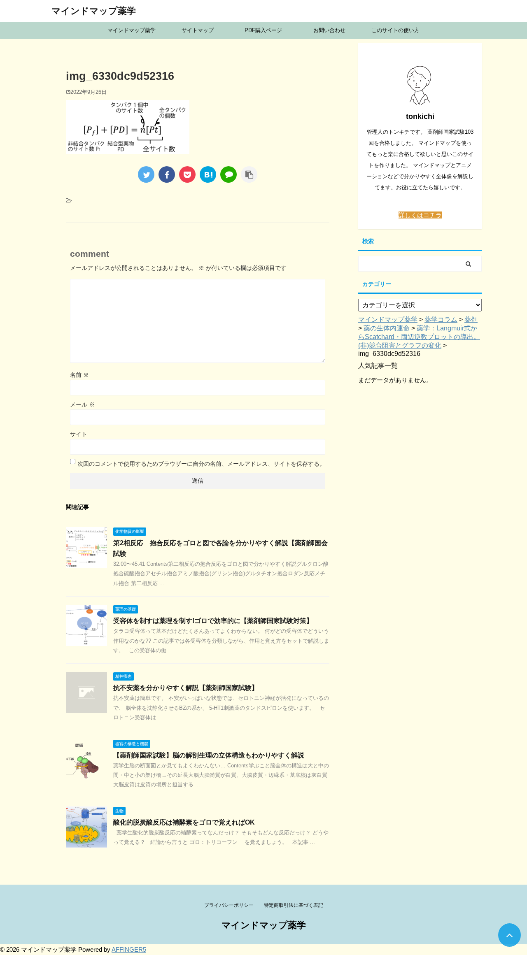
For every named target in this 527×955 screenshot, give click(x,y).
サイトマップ (198, 30)
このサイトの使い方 (395, 30)
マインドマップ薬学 (93, 11)
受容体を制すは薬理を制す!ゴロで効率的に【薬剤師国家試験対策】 (213, 620)
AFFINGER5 (129, 949)
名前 (79, 375)
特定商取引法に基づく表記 (293, 905)
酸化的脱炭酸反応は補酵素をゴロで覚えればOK (184, 822)
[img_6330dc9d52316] (208, 174)
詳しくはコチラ (420, 214)
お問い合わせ (329, 30)
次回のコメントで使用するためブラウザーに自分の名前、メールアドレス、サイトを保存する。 (201, 463)
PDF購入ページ (263, 30)
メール (82, 404)
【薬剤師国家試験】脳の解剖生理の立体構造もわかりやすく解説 (208, 755)
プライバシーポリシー (229, 905)
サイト (78, 434)
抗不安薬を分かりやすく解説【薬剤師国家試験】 (185, 687)
